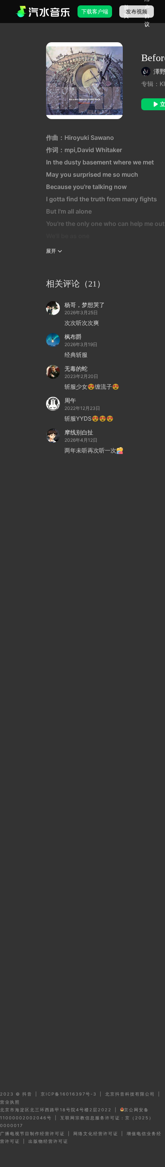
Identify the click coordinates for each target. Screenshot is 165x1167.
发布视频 (136, 11)
